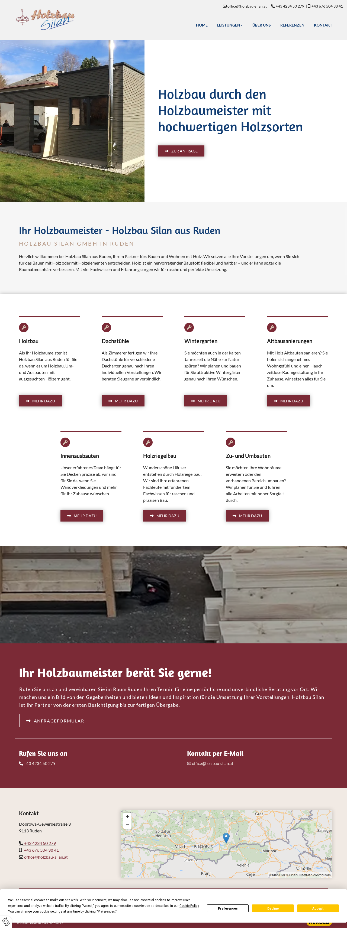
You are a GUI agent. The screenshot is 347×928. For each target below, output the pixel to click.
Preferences (228, 908)
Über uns (261, 25)
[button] (181, 151)
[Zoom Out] (127, 825)
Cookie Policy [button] (189, 906)
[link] (229, 24)
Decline (273, 908)
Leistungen (228, 25)
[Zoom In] (127, 817)
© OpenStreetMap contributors (308, 874)
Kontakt (323, 25)
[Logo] (72, 20)
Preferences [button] (106, 911)
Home (202, 25)
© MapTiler (277, 874)
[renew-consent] (6, 922)
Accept (318, 908)
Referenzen (292, 25)
